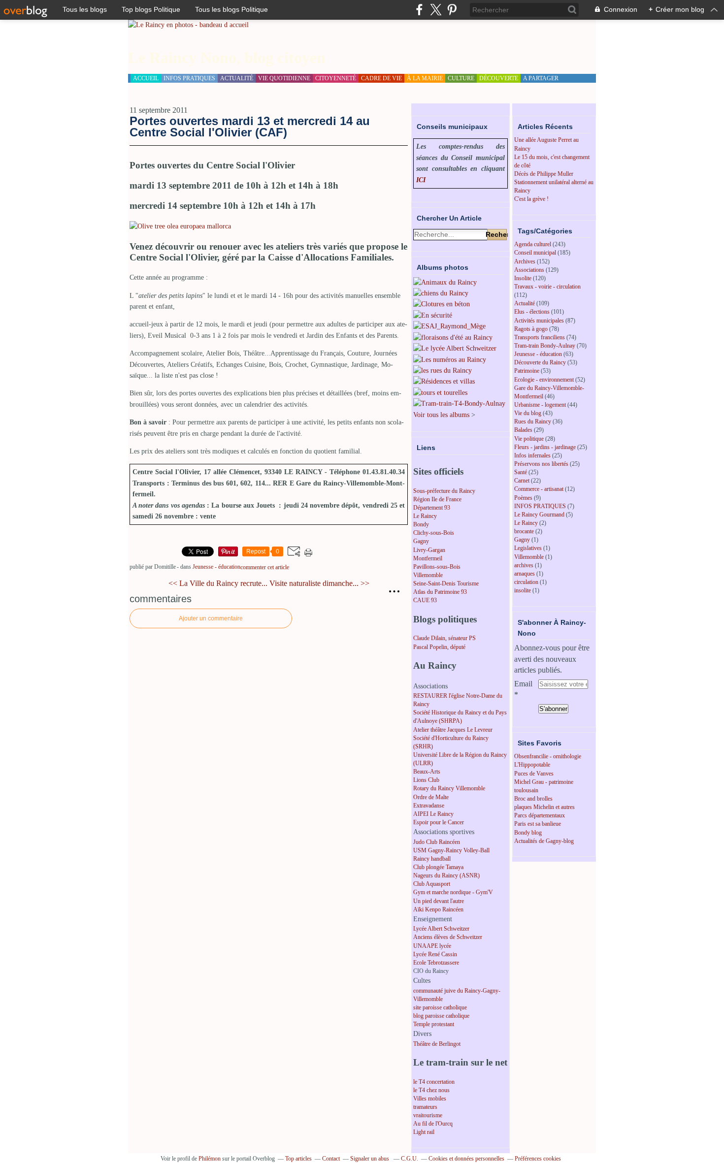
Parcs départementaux (539, 815)
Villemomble (428, 575)
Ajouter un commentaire (211, 618)
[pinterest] (452, 9)
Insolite (522, 278)
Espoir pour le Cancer (438, 822)
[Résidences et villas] (444, 381)
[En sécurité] (432, 315)
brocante (524, 531)
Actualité (524, 303)
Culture (461, 78)
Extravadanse (428, 805)
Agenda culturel (532, 244)
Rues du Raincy (532, 421)
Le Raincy (425, 516)
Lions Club (426, 779)
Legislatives (528, 548)
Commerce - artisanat (538, 488)
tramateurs (425, 1106)
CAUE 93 (425, 600)
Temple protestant (433, 1024)
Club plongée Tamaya (438, 867)
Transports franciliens (539, 337)
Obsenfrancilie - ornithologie (547, 756)
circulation (526, 582)
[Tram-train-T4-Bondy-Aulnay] (459, 403)
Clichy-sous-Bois (433, 532)
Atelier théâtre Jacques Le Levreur (453, 729)
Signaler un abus (370, 1158)
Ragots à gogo (531, 328)
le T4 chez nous (431, 1090)
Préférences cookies (538, 1158)
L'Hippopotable (532, 764)
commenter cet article (264, 567)
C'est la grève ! (531, 198)
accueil (146, 78)
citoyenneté (335, 78)
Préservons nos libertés (541, 463)
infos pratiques (189, 78)
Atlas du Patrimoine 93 (440, 591)
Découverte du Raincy (540, 362)
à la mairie (425, 78)
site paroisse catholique (440, 1007)
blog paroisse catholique (441, 1015)
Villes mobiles (429, 1098)
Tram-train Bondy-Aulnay (544, 345)
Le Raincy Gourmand (539, 514)
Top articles (298, 1158)
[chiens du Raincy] (440, 293)
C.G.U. (409, 1158)
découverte (498, 78)
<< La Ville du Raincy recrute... (217, 583)
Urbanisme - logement (540, 404)
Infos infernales (532, 455)
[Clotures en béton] (441, 304)
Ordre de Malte (431, 797)
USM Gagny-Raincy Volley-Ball (451, 850)
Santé (520, 472)
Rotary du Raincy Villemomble (449, 788)
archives (523, 565)
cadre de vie (381, 78)
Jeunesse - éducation (216, 566)
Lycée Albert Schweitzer (441, 928)
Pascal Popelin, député (439, 647)
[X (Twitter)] (435, 9)
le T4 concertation (434, 1081)
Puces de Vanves (534, 773)
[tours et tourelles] (440, 392)
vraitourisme (427, 1115)
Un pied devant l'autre (438, 901)
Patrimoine (526, 370)
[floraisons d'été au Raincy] (453, 337)
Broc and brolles (533, 798)
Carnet (521, 480)
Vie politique (529, 438)
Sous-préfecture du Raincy (444, 490)
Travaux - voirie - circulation (547, 286)
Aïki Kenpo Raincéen (438, 909)
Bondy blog (528, 832)
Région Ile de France (437, 499)
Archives (524, 261)
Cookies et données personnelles (466, 1158)
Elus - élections (532, 311)
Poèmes (523, 497)
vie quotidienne (284, 78)
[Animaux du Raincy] (445, 282)
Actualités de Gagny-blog (544, 841)
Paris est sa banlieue (537, 823)
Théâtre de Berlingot (437, 1043)
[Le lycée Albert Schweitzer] (454, 348)
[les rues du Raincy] (442, 370)
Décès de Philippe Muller (543, 173)
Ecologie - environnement (544, 379)
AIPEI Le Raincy (433, 813)
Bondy (421, 524)
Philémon (209, 1158)
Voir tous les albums (441, 415)
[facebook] (419, 9)
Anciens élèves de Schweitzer (447, 937)
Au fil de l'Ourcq (433, 1123)
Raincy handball (432, 858)
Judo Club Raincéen (436, 842)
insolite (522, 590)
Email (523, 683)
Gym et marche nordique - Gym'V (453, 892)
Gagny (421, 541)
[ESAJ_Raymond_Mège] (449, 326)
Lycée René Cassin (435, 954)
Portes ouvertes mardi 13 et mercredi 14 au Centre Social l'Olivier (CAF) (250, 126)
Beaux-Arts (426, 771)
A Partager (541, 78)
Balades (523, 429)
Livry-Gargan (429, 550)
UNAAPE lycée (432, 945)
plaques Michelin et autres (544, 807)
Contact (331, 1158)
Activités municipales (539, 320)
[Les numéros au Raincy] (449, 359)
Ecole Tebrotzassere (436, 962)
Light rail (423, 1132)
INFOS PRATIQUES (540, 506)
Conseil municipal (535, 252)
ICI (421, 180)
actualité (236, 78)
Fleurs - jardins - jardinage (545, 447)
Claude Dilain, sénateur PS (444, 638)
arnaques (524, 573)
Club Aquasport (431, 883)
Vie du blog (527, 413)
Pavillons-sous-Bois (437, 566)
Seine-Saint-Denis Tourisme (446, 583)
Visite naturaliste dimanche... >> (319, 583)
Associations (529, 269)
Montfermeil (427, 558)
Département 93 (431, 507)
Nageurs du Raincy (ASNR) (446, 875)
